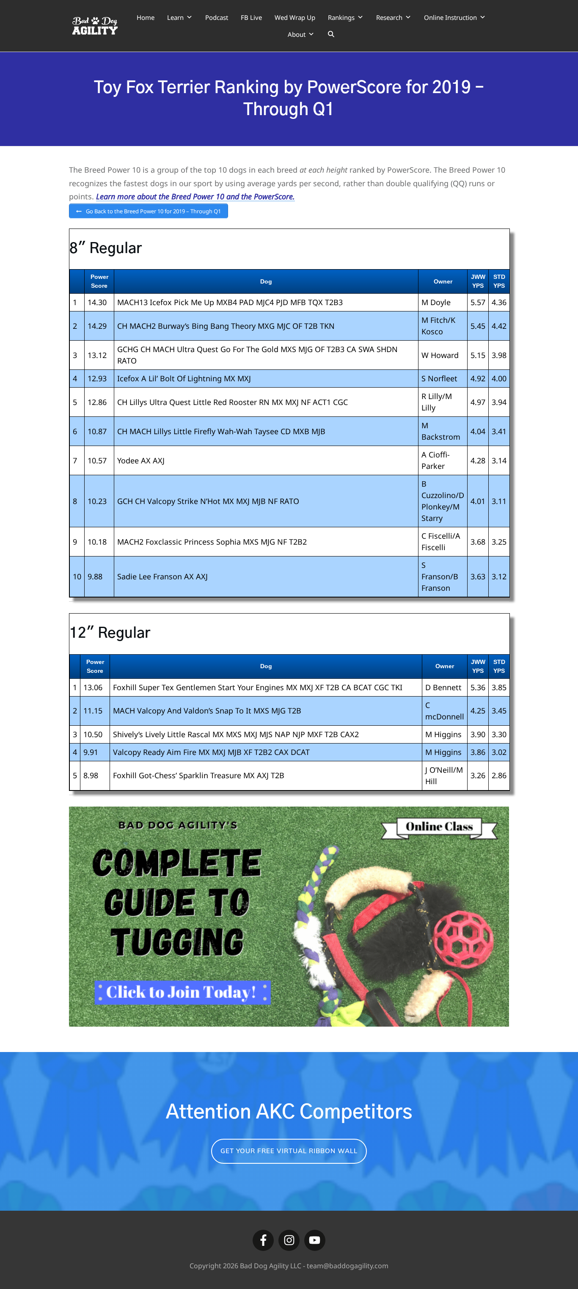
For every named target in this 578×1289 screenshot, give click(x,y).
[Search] (331, 34)
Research (389, 17)
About (297, 34)
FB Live (251, 17)
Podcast (216, 17)
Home (145, 17)
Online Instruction (450, 17)
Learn (175, 17)
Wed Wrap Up (295, 17)
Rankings (341, 17)
